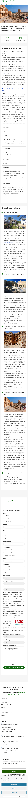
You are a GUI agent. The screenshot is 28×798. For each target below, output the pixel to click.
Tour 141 (6, 73)
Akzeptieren (14, 784)
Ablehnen (14, 788)
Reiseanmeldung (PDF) (6, 705)
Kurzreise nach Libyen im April (9, 750)
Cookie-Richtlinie (6, 796)
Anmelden (14, 771)
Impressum (22, 796)
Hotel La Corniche (8, 242)
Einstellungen (14, 792)
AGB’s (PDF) (4, 702)
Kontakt (3, 715)
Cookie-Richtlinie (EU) (6, 712)
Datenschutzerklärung (15, 796)
